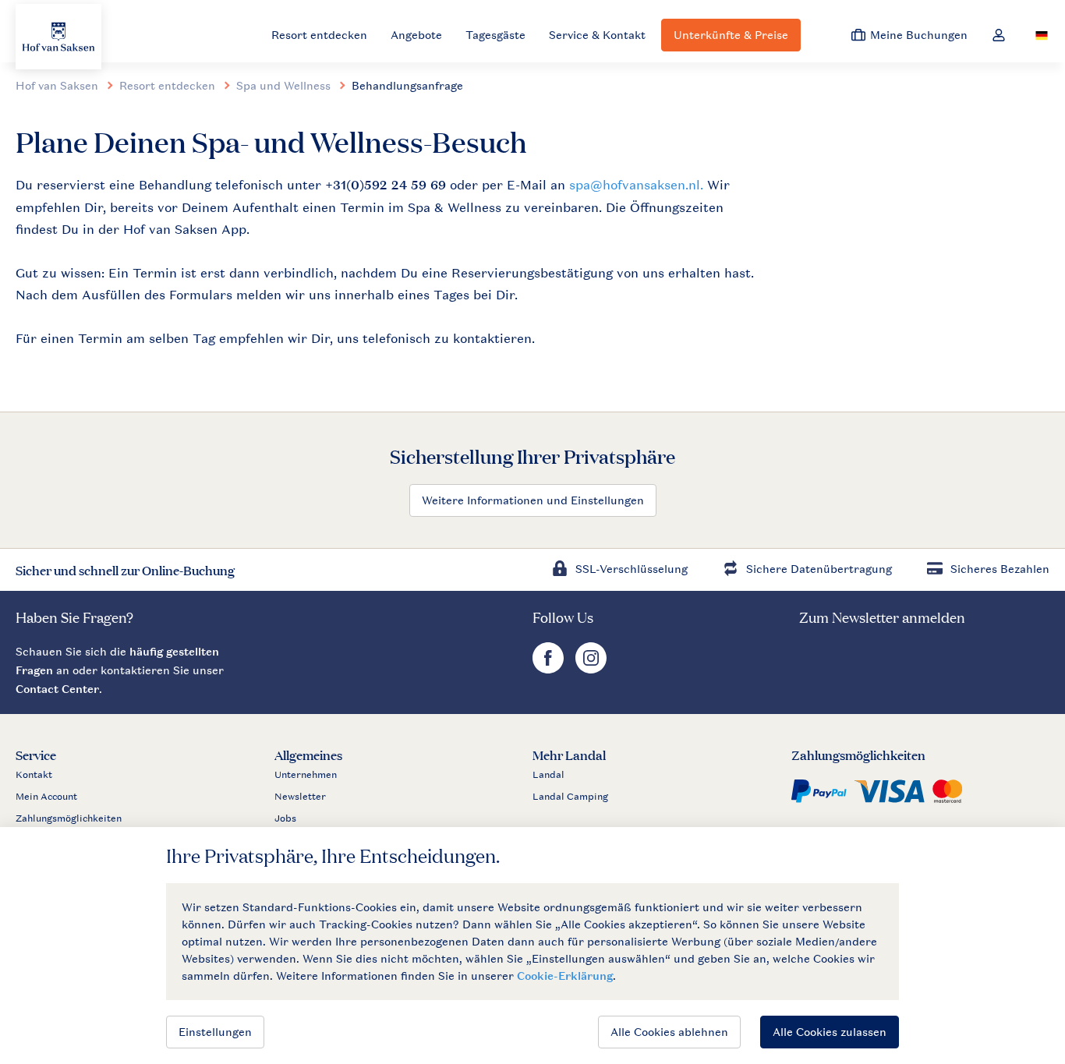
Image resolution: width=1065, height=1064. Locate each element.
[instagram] (591, 669)
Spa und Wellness (283, 85)
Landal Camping (570, 796)
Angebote (416, 34)
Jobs (285, 818)
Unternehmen (305, 775)
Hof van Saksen (57, 85)
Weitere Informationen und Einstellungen (533, 500)
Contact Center (57, 688)
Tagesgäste (495, 34)
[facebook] (550, 669)
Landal (548, 775)
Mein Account (46, 796)
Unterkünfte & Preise (731, 34)
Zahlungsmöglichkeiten (69, 818)
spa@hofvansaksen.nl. (636, 185)
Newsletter (300, 796)
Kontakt (34, 775)
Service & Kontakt (597, 34)
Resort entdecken (319, 34)
